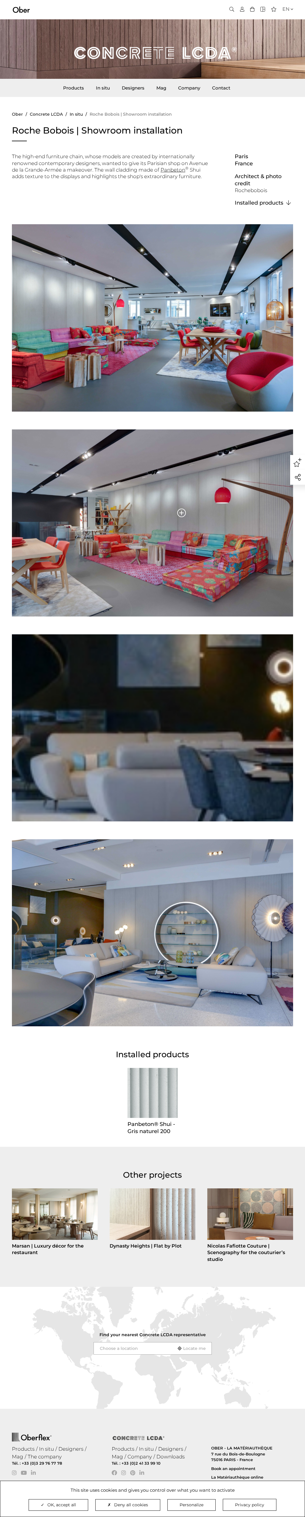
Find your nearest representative (152, 1334)
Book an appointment (233, 1468)
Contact (221, 88)
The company (45, 1457)
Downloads (170, 1457)
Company (189, 88)
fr (284, 20)
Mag (161, 88)
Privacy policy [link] (249, 1504)
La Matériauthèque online (237, 1477)
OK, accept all (61, 1504)
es (284, 27)
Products (73, 88)
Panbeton (173, 170)
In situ (103, 88)
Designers (133, 88)
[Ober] (21, 9)
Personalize (191, 1504)
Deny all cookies (131, 1504)
